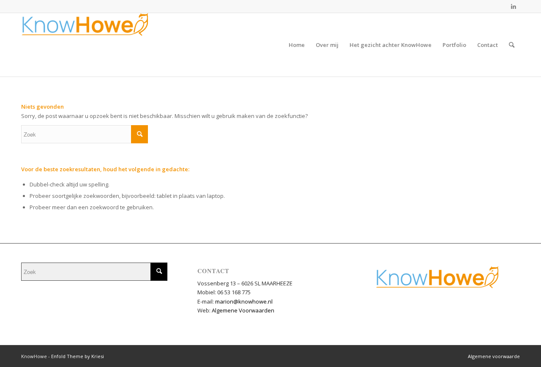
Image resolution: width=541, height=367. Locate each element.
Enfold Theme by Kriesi (77, 356)
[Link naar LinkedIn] (513, 6)
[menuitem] (296, 45)
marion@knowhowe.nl (244, 301)
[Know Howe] (84, 45)
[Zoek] (511, 45)
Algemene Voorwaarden (243, 310)
